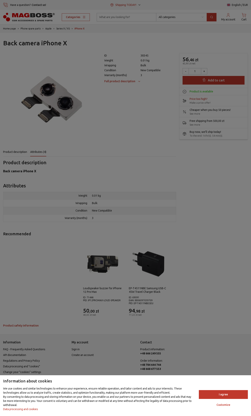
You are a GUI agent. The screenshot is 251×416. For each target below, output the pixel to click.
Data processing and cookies (20, 409)
